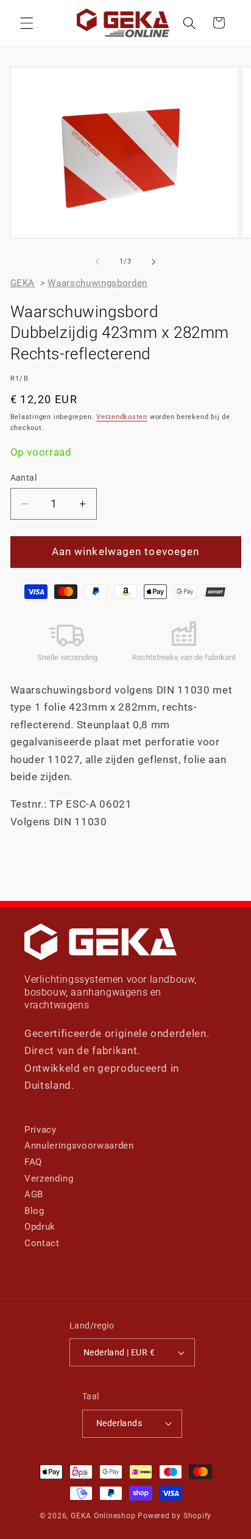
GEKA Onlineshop (103, 1516)
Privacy (40, 1129)
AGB (33, 1194)
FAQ (33, 1162)
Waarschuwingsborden (97, 283)
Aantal (23, 478)
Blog (34, 1210)
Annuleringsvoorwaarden (79, 1145)
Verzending (49, 1178)
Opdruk (39, 1226)
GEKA (22, 283)
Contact (42, 1243)
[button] (26, 22)
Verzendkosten (121, 417)
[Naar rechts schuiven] (153, 261)
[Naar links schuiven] (97, 261)
